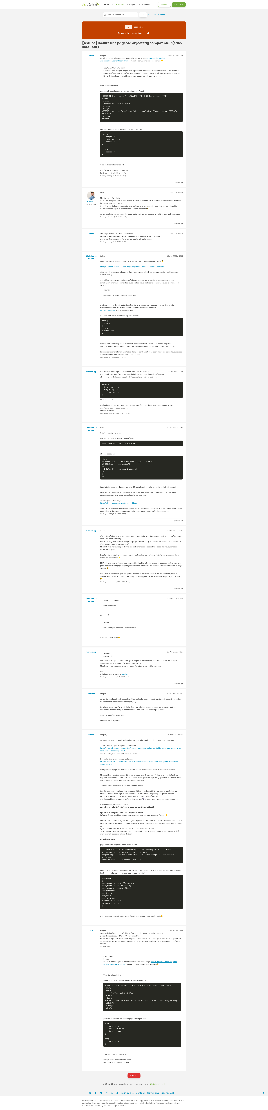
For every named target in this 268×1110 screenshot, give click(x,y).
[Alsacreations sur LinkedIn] (111, 1092)
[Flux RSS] (117, 1092)
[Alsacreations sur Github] (90, 1092)
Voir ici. (125, 674)
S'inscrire (164, 4)
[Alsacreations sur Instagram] (106, 1092)
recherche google (107, 310)
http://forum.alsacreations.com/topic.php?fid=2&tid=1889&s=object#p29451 (132, 267)
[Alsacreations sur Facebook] (95, 1092)
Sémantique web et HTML (134, 33)
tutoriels (109, 5)
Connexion (179, 4)
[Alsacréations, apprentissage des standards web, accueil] (90, 5)
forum (121, 5)
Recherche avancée (156, 15)
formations (144, 5)
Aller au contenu (20, 3)
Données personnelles (117, 1105)
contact (140, 1092)
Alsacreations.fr (173, 1103)
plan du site (127, 1092)
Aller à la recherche (38, 3)
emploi (132, 5)
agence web (168, 1092)
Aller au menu (5, 3)
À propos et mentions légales (94, 1105)
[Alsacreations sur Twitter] (101, 1092)
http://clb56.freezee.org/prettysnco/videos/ (118, 503)
